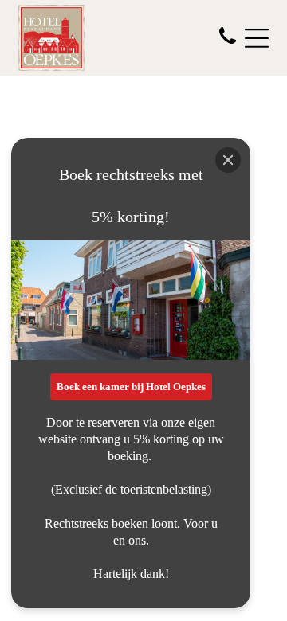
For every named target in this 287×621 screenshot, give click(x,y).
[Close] (228, 160)
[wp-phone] (228, 45)
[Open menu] (257, 38)
